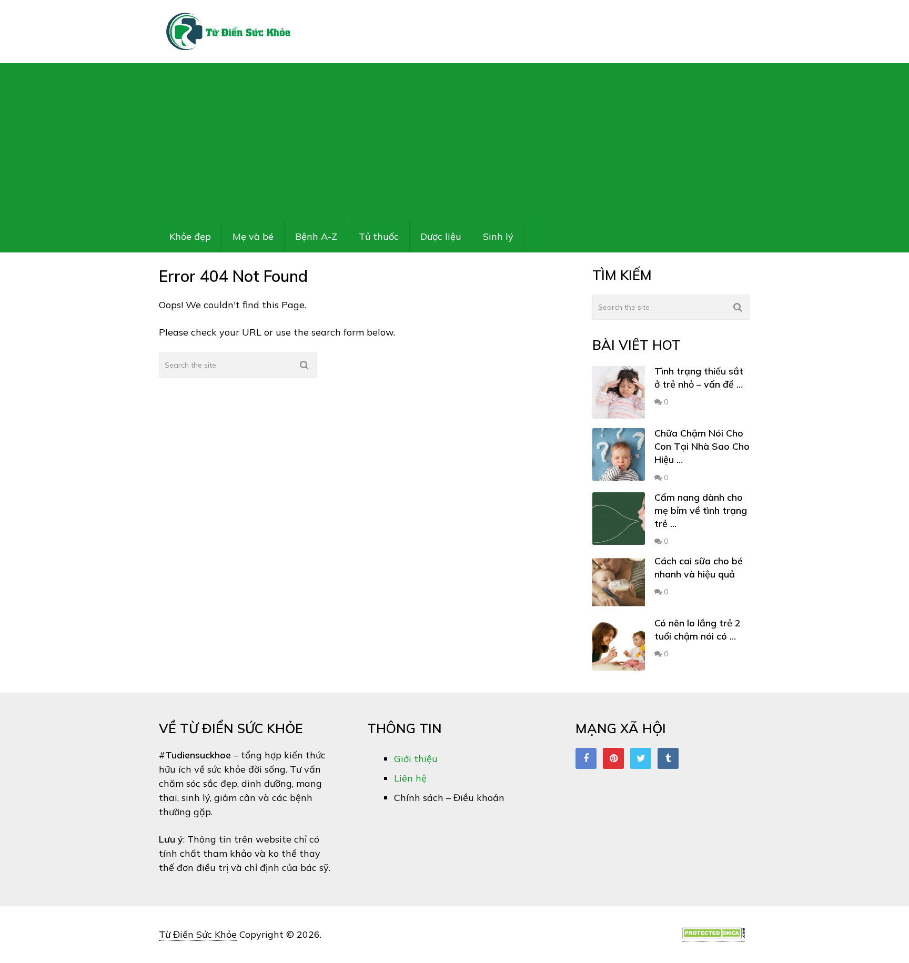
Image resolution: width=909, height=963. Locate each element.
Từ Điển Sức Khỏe (198, 934)
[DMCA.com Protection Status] (713, 935)
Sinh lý (498, 236)
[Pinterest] (613, 758)
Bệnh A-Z (316, 236)
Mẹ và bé (253, 236)
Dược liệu (440, 236)
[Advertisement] (454, 142)
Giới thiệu (416, 759)
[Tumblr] (668, 758)
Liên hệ (410, 778)
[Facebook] (586, 758)
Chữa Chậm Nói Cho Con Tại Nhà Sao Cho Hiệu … (702, 446)
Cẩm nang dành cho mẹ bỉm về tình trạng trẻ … (700, 510)
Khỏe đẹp (190, 236)
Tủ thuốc (379, 236)
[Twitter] (640, 758)
